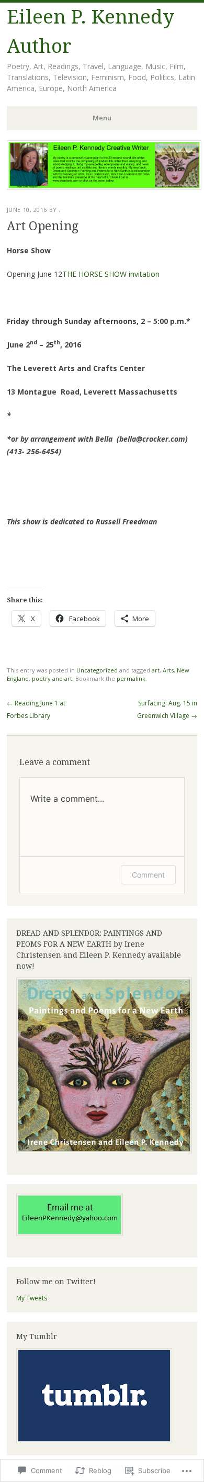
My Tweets (31, 1298)
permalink (131, 678)
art (156, 670)
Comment (148, 874)
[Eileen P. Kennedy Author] (104, 187)
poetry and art (52, 678)
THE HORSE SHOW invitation (111, 274)
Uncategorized (97, 670)
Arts (168, 670)
